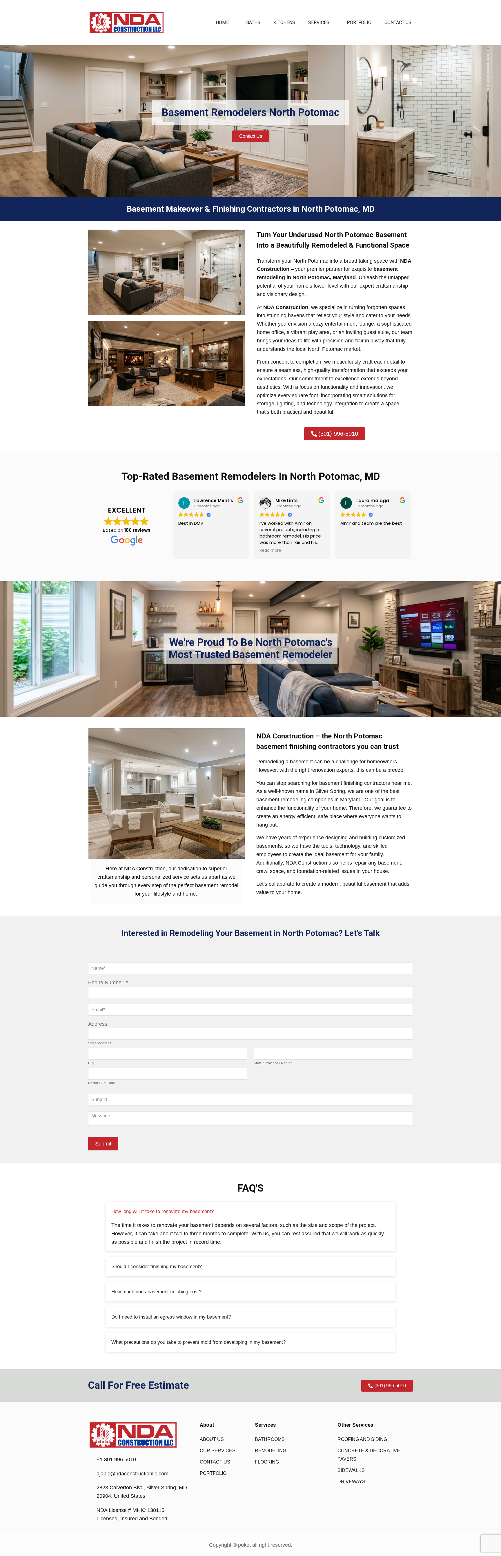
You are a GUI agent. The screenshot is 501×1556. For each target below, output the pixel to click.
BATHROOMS (270, 1439)
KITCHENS (284, 22)
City (91, 1063)
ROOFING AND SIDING (362, 1439)
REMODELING (270, 1450)
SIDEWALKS (351, 1470)
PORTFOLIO (359, 22)
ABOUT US (212, 1439)
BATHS (253, 22)
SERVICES (318, 22)
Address (97, 1024)
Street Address (99, 1043)
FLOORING (267, 1461)
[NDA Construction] (127, 22)
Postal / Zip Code (101, 1083)
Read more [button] (270, 550)
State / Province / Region (273, 1063)
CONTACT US (397, 22)
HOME (222, 22)
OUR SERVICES (217, 1450)
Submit (103, 1144)
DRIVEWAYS (351, 1481)
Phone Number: (106, 982)
